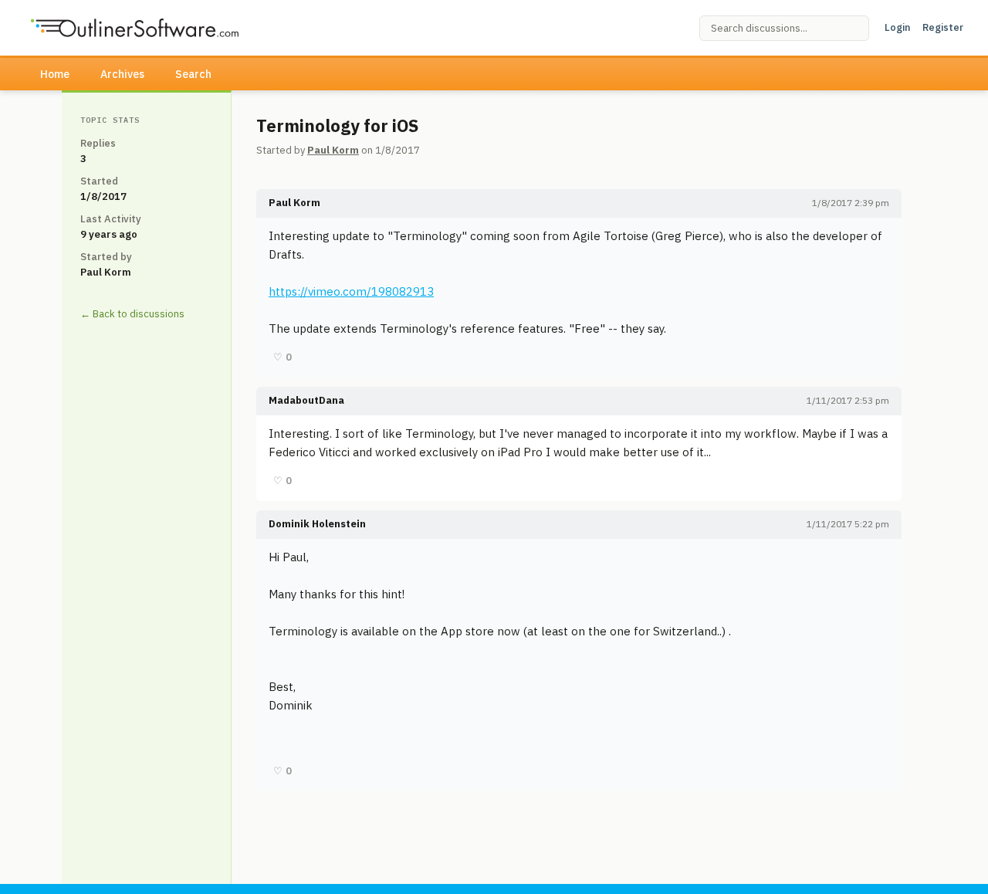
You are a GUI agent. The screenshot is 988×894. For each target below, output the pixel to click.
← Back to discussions (132, 313)
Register (942, 27)
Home (54, 74)
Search (193, 74)
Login (897, 27)
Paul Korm (333, 150)
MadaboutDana (306, 400)
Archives (122, 74)
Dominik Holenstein (317, 523)
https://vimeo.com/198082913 (351, 291)
